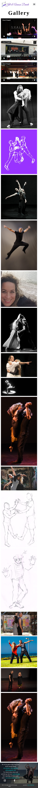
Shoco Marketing (31, 785)
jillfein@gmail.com (11, 770)
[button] (34, 4)
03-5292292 (7, 768)
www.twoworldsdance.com (12, 778)
